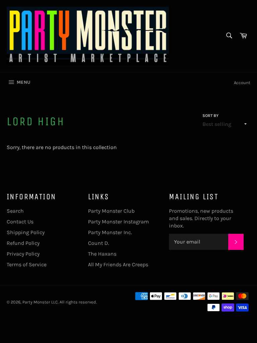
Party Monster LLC (40, 301)
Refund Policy (23, 243)
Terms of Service (27, 264)
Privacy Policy (23, 254)
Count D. (98, 243)
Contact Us (20, 221)
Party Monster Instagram (118, 221)
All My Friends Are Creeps (118, 264)
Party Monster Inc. (110, 232)
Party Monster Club (111, 211)
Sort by (210, 115)
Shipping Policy (26, 232)
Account (242, 82)
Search (15, 211)
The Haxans (102, 254)
